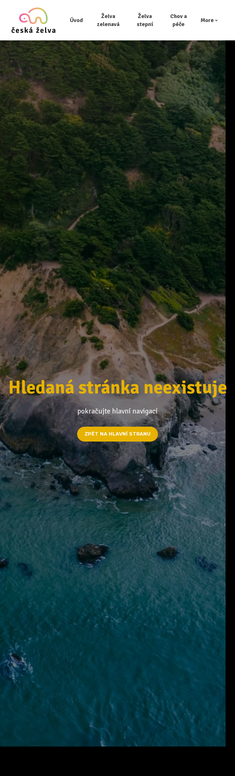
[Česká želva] (33, 20)
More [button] (207, 20)
